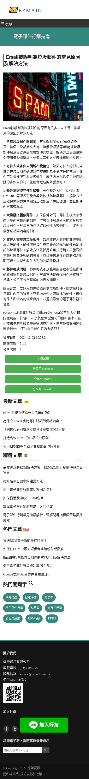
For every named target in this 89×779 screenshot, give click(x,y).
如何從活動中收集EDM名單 (23, 498)
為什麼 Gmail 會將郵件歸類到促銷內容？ (33, 421)
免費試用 (43, 358)
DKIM (52, 618)
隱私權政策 (11, 774)
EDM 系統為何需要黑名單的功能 (27, 412)
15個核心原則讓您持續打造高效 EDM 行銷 (34, 429)
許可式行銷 (54, 607)
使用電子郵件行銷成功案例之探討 (28, 489)
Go (45, 750)
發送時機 (31, 597)
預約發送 (11, 597)
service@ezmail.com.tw (35, 674)
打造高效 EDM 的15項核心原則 (26, 438)
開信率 (48, 597)
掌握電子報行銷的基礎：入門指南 (28, 506)
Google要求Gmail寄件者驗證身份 (27, 574)
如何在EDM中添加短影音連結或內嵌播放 (33, 549)
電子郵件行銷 (14, 607)
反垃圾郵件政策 (31, 774)
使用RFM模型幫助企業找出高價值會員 (31, 446)
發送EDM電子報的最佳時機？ (25, 540)
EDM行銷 (34, 618)
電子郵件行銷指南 (31, 36)
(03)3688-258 (29, 668)
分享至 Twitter (43, 379)
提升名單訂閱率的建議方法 (23, 481)
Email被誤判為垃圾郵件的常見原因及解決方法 (36, 557)
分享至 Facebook (43, 368)
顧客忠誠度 (13, 618)
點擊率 (35, 607)
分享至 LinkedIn (43, 389)
